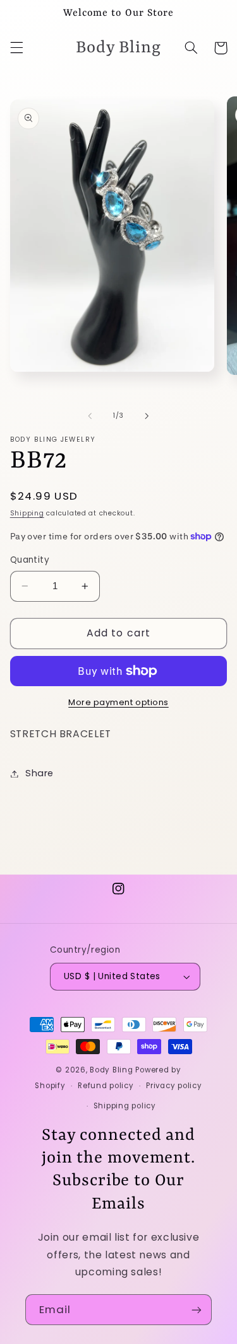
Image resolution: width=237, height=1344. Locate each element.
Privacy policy (174, 1086)
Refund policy (106, 1086)
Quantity (29, 560)
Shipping (27, 513)
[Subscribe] (196, 1309)
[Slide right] (147, 416)
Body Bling (112, 1070)
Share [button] (39, 773)
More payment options (118, 702)
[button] (16, 47)
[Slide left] (90, 416)
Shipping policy (125, 1106)
